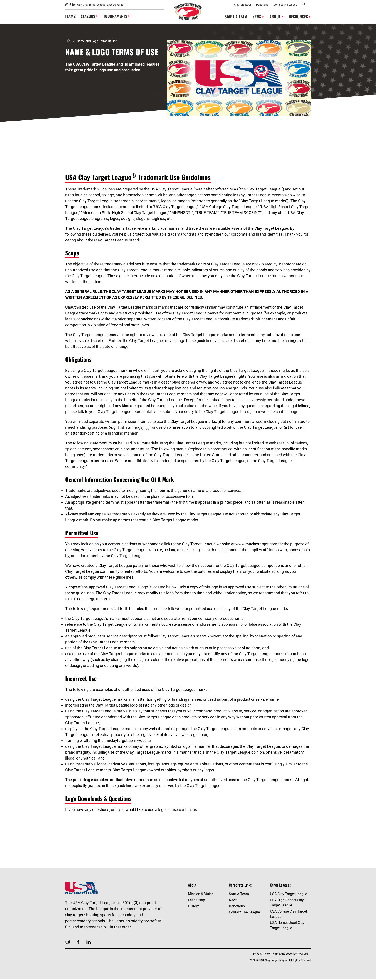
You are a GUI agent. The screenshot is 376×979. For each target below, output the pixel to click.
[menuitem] (70, 16)
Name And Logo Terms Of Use (290, 953)
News (256, 16)
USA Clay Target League (91, 4)
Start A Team (236, 16)
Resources (298, 16)
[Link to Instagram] (67, 5)
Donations (262, 4)
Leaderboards (115, 4)
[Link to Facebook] (70, 5)
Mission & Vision (201, 894)
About (274, 16)
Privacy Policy (261, 953)
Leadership (196, 900)
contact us (188, 809)
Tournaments (115, 16)
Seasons (88, 16)
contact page (287, 411)
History (193, 906)
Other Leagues (280, 885)
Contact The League (285, 4)
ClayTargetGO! (242, 4)
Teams (70, 16)
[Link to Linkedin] (74, 5)
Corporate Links (240, 885)
